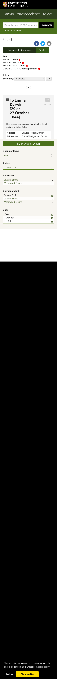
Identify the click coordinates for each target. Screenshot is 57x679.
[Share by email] (49, 43)
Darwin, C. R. (10, 167)
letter (6, 155)
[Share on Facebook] (36, 43)
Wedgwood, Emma (13, 183)
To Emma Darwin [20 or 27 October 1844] (19, 108)
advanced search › (12, 30)
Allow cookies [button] (27, 674)
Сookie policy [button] (43, 667)
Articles (42, 50)
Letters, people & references (19, 50)
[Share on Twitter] (42, 43)
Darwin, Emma (11, 180)
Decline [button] (9, 674)
